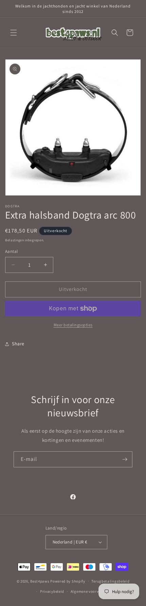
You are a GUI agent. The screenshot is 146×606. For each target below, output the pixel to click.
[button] (13, 32)
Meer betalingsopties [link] (73, 324)
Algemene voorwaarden (91, 591)
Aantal (11, 251)
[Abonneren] (124, 459)
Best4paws (39, 580)
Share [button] (18, 344)
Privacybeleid (52, 591)
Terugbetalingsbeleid (110, 581)
